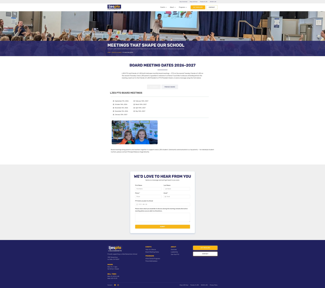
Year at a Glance (117, 52)
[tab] (154, 87)
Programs (182, 7)
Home (109, 52)
